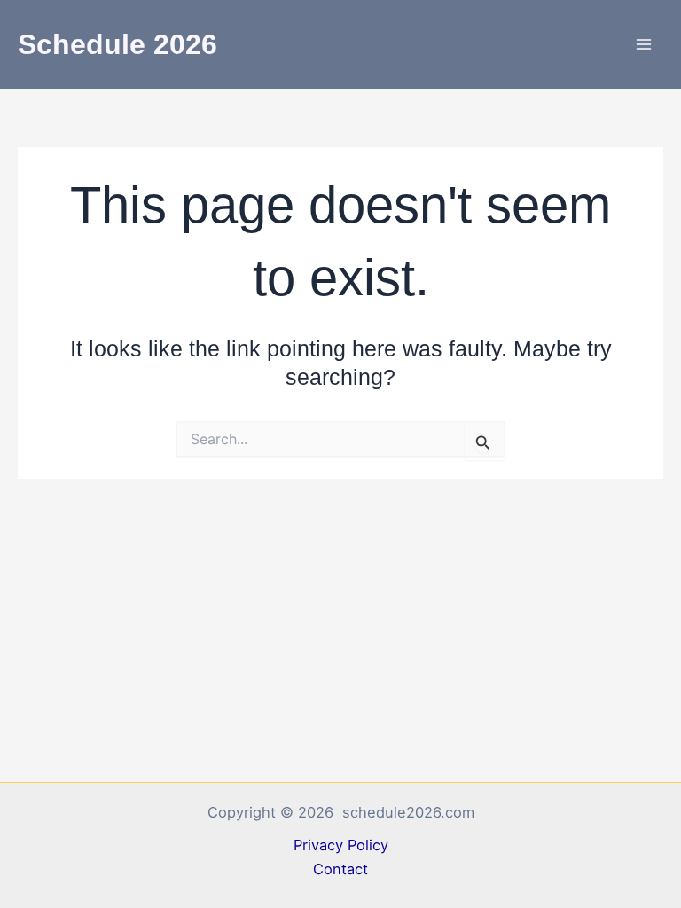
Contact (340, 869)
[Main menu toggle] (643, 45)
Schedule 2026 (117, 44)
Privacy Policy (341, 845)
